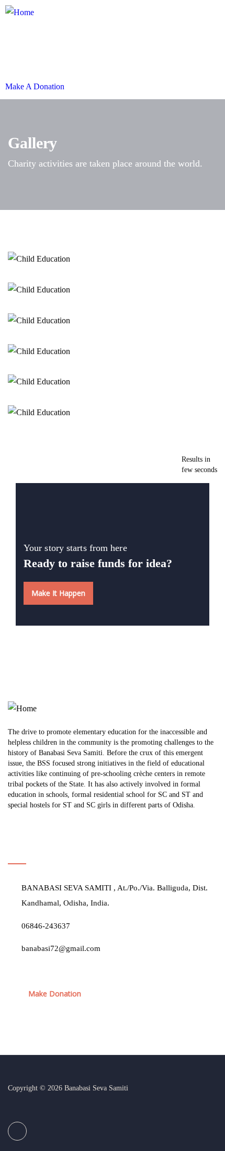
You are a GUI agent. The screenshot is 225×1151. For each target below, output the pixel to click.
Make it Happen (58, 593)
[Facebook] (17, 1131)
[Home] (19, 12)
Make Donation (54, 994)
